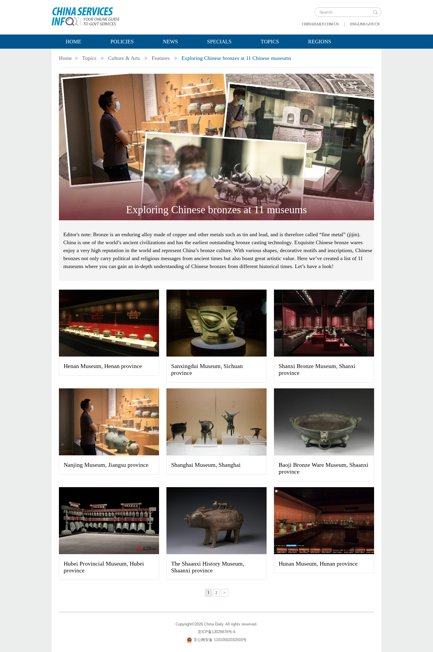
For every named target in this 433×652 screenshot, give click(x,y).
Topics (270, 42)
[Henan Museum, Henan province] (109, 323)
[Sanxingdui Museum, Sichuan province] (216, 323)
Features (161, 58)
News (170, 42)
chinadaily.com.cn (320, 24)
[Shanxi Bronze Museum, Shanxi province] (324, 323)
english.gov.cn (365, 24)
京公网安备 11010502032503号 (220, 640)
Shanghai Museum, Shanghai (206, 465)
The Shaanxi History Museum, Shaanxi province (207, 567)
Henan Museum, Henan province (103, 366)
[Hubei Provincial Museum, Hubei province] (109, 520)
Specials (219, 42)
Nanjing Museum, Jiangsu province (106, 465)
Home (73, 42)
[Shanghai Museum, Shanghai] (216, 421)
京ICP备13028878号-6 (216, 632)
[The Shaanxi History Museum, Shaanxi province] (216, 520)
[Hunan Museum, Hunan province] (324, 520)
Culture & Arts (124, 58)
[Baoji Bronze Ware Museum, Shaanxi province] (324, 421)
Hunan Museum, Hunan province (318, 563)
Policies (122, 42)
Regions (319, 42)
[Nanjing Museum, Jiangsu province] (109, 421)
